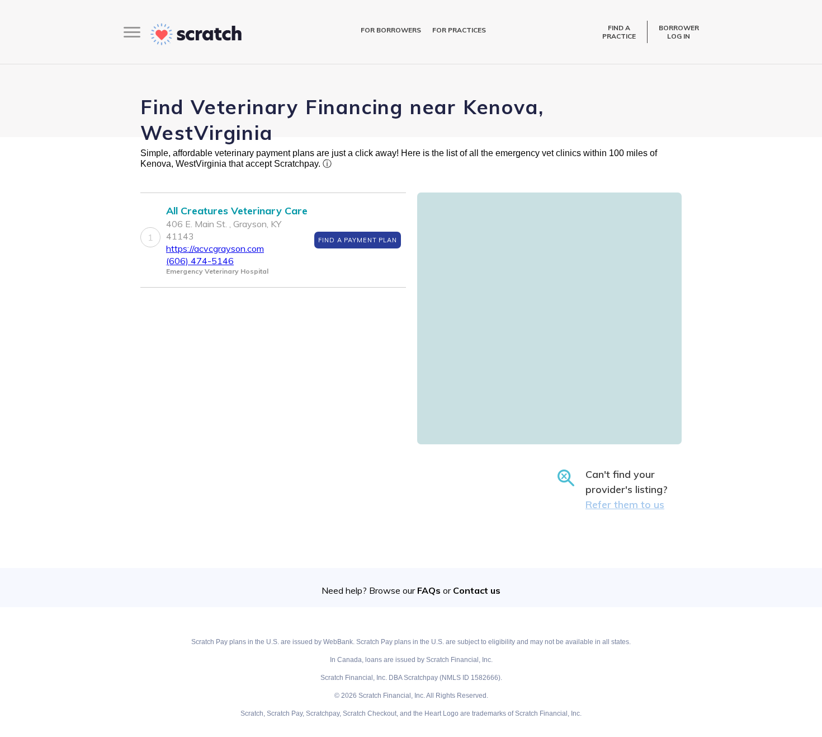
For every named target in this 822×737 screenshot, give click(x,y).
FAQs (429, 590)
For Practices (459, 30)
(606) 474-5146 (200, 260)
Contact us (476, 590)
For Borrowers (391, 30)
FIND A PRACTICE (619, 32)
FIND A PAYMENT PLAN (357, 240)
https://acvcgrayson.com (215, 248)
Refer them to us (624, 504)
